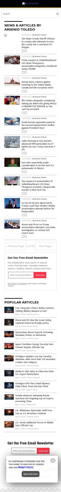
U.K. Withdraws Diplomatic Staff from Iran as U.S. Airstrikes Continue (33, 412)
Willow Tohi (31, 405)
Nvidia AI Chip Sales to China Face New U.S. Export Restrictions (34, 373)
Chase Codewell (33, 378)
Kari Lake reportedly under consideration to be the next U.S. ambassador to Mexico (38, 165)
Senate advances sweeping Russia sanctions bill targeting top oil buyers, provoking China (34, 398)
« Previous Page (15, 246)
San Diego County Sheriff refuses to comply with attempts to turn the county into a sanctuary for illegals (38, 43)
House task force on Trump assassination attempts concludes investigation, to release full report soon (38, 229)
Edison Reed (32, 390)
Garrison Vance (33, 314)
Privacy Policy (25, 467)
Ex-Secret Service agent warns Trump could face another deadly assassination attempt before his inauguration (38, 207)
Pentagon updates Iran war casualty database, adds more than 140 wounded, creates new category (35, 359)
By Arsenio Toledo (40, 35)
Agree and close (30, 474)
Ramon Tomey (32, 326)
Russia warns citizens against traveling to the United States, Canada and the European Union (37, 85)
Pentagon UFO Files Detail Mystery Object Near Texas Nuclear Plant (32, 385)
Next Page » (46, 246)
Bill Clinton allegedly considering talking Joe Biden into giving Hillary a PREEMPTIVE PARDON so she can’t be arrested (39, 105)
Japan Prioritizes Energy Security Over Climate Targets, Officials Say (34, 345)
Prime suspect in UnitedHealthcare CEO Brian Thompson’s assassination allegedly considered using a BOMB (39, 64)
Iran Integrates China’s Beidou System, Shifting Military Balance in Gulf (34, 309)
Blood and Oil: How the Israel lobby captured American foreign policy (33, 321)
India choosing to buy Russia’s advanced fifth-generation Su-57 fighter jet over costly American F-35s (39, 145)
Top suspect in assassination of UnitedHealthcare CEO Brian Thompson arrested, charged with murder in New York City (38, 185)
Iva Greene (31, 351)
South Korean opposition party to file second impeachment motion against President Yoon (38, 125)
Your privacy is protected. (17, 284)
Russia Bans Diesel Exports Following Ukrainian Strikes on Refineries (34, 334)
